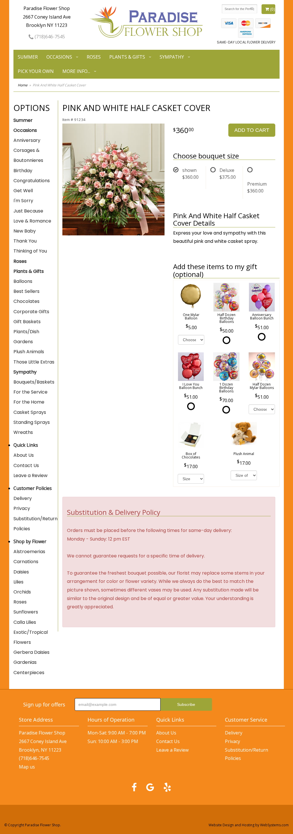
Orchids (22, 592)
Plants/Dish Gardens (26, 336)
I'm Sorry (23, 200)
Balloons (22, 281)
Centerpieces (28, 672)
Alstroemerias (29, 551)
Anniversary (26, 140)
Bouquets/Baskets (33, 382)
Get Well (23, 190)
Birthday (22, 170)
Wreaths (23, 432)
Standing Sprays (31, 422)
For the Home (28, 402)
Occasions (59, 57)
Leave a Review (30, 475)
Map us (27, 767)
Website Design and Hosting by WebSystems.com (249, 825)
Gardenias (25, 662)
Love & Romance (32, 221)
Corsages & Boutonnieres (28, 155)
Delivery (22, 498)
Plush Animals (28, 351)
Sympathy (172, 57)
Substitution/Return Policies (35, 523)
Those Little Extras (33, 362)
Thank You (25, 241)
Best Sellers (26, 291)
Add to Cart (251, 130)
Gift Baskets (27, 321)
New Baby (24, 231)
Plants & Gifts (127, 57)
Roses (94, 57)
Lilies (18, 582)
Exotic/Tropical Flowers (30, 637)
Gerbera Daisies (31, 652)
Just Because (28, 211)
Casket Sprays (29, 412)
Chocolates (26, 301)
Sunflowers (25, 612)
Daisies (21, 572)
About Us (23, 455)
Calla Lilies (24, 622)
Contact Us (26, 465)
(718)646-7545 (49, 36)
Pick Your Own (36, 71)
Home (22, 85)
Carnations (25, 561)
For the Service (30, 392)
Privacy (21, 508)
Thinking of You (30, 251)
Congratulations (31, 180)
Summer (28, 57)
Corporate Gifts (31, 311)
